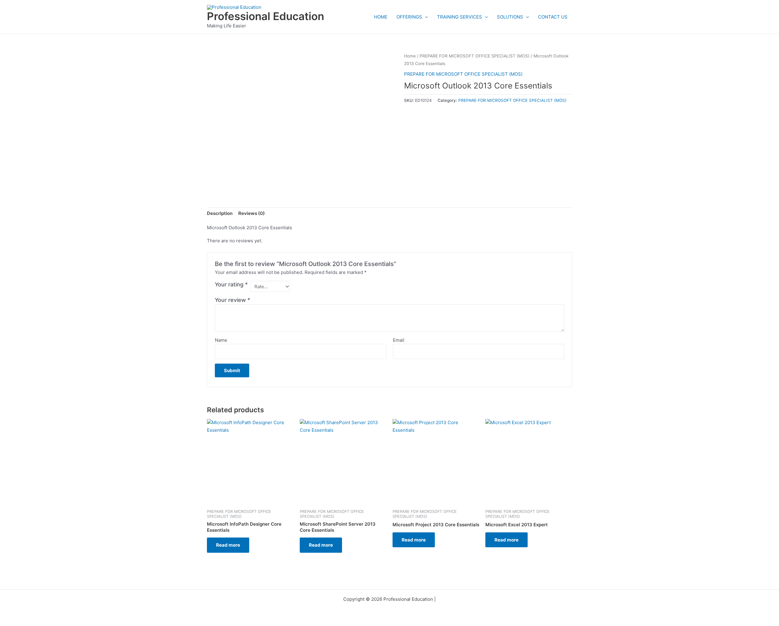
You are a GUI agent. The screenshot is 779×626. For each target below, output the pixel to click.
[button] (425, 17)
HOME (380, 17)
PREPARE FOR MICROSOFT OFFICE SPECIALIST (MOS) (474, 56)
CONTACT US (553, 17)
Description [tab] (219, 213)
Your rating (231, 284)
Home (410, 56)
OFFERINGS (409, 17)
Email (398, 340)
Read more (228, 545)
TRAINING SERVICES (459, 17)
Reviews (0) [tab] (251, 213)
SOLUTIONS (510, 17)
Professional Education (265, 16)
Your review (232, 300)
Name (221, 340)
